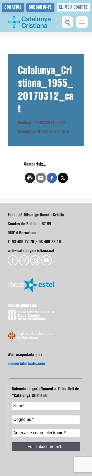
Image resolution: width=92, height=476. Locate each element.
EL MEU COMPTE (73, 7)
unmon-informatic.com (26, 364)
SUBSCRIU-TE (40, 7)
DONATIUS (13, 7)
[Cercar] (67, 22)
